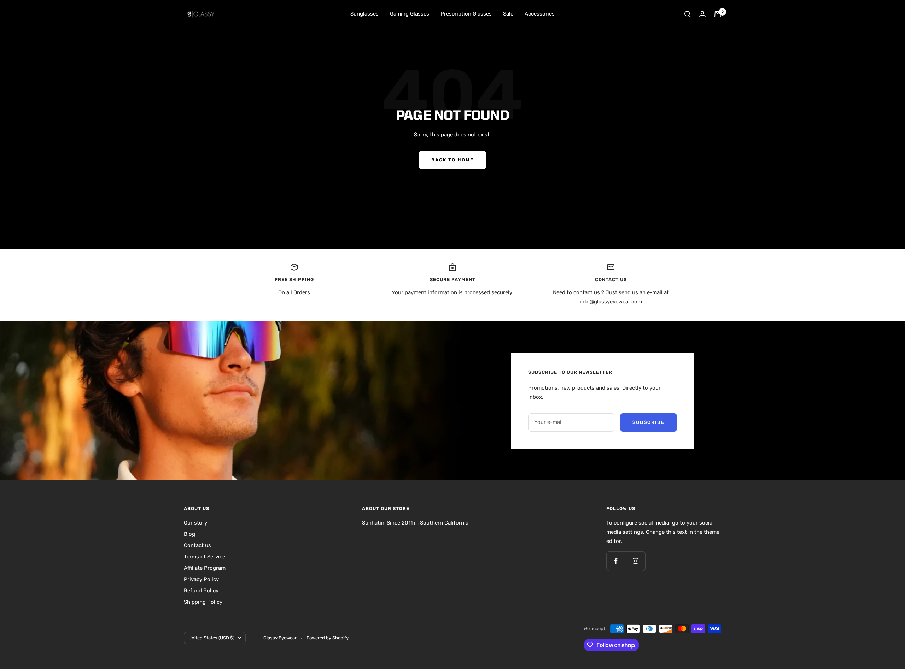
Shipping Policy (203, 602)
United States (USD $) (211, 637)
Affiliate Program (205, 568)
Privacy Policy (201, 579)
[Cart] (717, 14)
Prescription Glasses (466, 14)
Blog (189, 534)
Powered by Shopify (327, 637)
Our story (195, 523)
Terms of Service (204, 556)
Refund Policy (201, 590)
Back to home (452, 159)
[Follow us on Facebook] (616, 561)
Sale (508, 14)
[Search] (687, 14)
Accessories (540, 14)
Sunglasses (364, 14)
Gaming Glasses (409, 14)
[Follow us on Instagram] (635, 561)
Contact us (197, 545)
